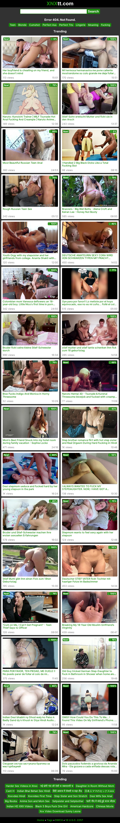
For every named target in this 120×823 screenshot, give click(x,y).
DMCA (59, 820)
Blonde (22, 24)
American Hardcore (81, 806)
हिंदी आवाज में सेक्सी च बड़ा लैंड (67, 790)
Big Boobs (11, 801)
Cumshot (34, 24)
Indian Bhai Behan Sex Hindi (33, 790)
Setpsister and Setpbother (67, 801)
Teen (12, 24)
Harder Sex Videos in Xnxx (22, 785)
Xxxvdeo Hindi (16, 796)
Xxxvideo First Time (39, 796)
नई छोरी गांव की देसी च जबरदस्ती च (56, 785)
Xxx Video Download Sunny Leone (60, 811)
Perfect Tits (66, 24)
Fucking (105, 24)
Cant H (10, 790)
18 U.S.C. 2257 (74, 820)
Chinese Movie (104, 806)
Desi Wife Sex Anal (101, 796)
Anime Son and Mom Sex (35, 801)
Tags (50, 820)
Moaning (93, 24)
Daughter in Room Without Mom (95, 785)
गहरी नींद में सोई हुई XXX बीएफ (100, 801)
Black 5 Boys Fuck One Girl (51, 806)
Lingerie (80, 24)
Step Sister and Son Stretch (70, 796)
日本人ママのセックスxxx (99, 790)
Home (40, 820)
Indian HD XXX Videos (20, 806)
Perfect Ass (49, 24)
